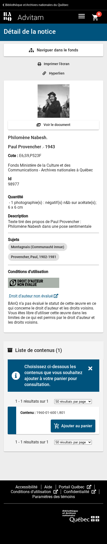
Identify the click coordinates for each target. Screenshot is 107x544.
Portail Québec (76, 487)
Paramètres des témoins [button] (53, 496)
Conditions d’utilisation (36, 491)
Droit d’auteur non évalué (31, 296)
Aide (48, 487)
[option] (37, 247)
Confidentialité (81, 491)
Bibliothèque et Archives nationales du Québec (36, 5)
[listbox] (53, 252)
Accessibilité (26, 487)
